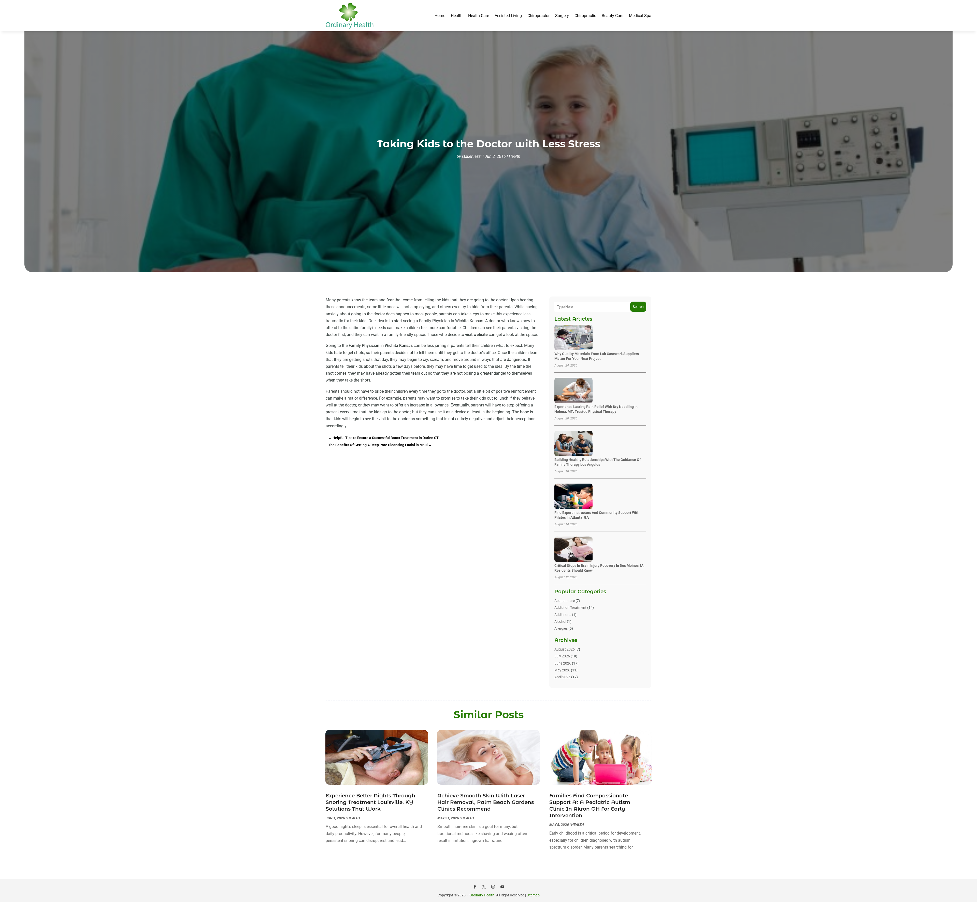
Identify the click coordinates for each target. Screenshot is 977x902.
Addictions (562, 615)
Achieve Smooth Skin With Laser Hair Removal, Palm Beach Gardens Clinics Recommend (485, 802)
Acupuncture (564, 601)
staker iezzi (472, 156)
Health (457, 15)
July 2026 (562, 656)
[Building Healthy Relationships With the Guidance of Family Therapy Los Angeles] (573, 444)
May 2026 (562, 670)
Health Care (478, 15)
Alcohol (560, 621)
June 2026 (562, 663)
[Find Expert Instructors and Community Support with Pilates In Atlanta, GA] (573, 497)
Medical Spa (640, 15)
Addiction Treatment (570, 607)
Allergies (561, 628)
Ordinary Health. (482, 895)
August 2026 (564, 649)
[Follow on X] (483, 886)
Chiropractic (585, 15)
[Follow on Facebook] (474, 886)
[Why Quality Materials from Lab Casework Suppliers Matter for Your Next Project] (573, 338)
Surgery (562, 15)
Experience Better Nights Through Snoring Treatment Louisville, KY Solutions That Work (370, 802)
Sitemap (533, 895)
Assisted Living (508, 15)
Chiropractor (538, 15)
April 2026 (562, 677)
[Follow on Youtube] (502, 886)
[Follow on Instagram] (493, 886)
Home (440, 15)
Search (638, 307)
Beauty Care (612, 15)
